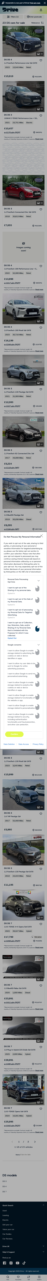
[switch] (37, 588)
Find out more (35, 3)
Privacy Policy (38, 744)
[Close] (42, 537)
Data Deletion (9, 744)
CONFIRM (14, 734)
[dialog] (23, 640)
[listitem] (23, 580)
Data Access (24, 744)
